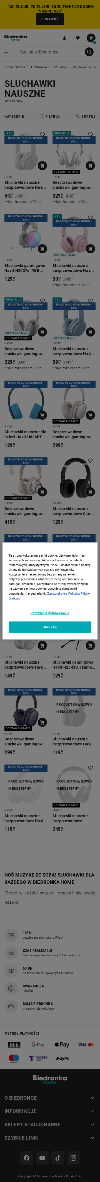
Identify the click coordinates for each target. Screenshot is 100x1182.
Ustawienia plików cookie (50, 613)
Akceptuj (50, 627)
